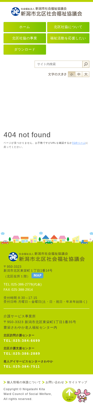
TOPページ (79, 143)
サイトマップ (78, 382)
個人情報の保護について (24, 382)
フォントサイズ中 (78, 74)
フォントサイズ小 (71, 74)
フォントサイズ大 (85, 74)
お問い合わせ (55, 382)
